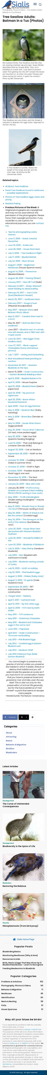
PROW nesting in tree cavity (29, 493)
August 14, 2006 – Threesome (22, 271)
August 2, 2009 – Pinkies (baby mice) (25, 576)
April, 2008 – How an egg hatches (24, 406)
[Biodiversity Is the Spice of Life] (23, 827)
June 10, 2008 (14, 443)
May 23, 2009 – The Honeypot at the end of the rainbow (25, 520)
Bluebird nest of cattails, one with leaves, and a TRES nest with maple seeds (26, 332)
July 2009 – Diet (15, 555)
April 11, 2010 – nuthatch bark (21, 599)
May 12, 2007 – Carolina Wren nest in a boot (25, 317)
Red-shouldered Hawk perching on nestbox (25, 360)
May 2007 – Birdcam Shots (21, 309)
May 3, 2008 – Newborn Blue (21, 410)
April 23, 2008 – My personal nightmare (21, 394)
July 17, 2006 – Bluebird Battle (22, 257)
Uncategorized (8, 800)
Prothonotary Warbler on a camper (23, 489)
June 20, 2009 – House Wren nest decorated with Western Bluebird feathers (24, 531)
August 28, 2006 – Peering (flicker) (24, 278)
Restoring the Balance (14, 886)
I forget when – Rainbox (19, 596)
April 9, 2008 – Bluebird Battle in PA (24, 378)
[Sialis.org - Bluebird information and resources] (15, 4)
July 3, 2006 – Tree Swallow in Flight (25, 253)
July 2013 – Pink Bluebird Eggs (22, 639)
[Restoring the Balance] (23, 867)
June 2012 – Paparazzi (18, 629)
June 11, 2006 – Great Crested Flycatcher (22, 240)
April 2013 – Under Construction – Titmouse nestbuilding (24, 634)
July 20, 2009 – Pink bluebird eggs (24, 572)
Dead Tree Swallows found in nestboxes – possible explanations (24, 191)
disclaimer (7, 1064)
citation (25, 1043)
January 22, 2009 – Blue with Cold (24, 483)
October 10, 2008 (16, 460)
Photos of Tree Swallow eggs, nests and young (24, 198)
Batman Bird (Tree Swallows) (24, 324)
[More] (32, 717)
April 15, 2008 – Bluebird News (22, 386)
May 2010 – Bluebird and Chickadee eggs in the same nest (25, 623)
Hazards (6, 923)
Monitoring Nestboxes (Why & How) (20, 955)
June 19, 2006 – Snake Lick (20, 245)
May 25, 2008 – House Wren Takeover (26, 429)
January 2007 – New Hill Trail (21, 282)
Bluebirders (7, 883)
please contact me (32, 1029)
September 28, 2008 (18, 453)
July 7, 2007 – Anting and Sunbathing (25, 354)
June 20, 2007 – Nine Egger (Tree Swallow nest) (23, 340)
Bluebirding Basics (12, 951)
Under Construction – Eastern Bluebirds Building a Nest (25, 373)
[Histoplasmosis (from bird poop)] (23, 907)
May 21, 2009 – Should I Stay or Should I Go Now (26, 507)
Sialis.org (13, 1043)
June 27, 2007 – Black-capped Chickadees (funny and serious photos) (23, 348)
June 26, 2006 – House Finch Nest (24, 249)
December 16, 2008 (17, 477)
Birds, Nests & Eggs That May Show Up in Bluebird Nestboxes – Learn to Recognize (23, 963)
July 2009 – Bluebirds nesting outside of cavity (26, 563)
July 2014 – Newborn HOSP (20, 650)
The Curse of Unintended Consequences (16, 805)
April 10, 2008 (14, 382)
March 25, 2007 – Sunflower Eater (24, 299)
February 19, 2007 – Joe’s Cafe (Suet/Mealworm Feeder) (22, 294)
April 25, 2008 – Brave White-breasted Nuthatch (22, 400)
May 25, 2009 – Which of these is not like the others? (25, 514)
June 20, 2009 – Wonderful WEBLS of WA (25, 539)
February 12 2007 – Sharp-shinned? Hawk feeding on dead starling (24, 287)
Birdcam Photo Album (18, 312)
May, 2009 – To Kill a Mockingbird (23, 497)
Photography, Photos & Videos (14, 10)
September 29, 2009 (18, 586)
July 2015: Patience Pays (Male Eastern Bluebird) (22, 655)
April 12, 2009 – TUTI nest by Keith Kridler (24, 609)
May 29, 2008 (14, 436)
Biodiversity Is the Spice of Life (19, 846)
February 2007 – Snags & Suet (22, 303)
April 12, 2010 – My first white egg (23, 603)
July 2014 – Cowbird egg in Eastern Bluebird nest (24, 644)
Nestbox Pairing (12, 203)
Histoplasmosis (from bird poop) (20, 925)
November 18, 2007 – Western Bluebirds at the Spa (22, 366)
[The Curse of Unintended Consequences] (23, 784)
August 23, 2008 (15, 449)
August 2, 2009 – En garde (20, 580)
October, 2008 (15, 470)
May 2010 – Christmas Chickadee (24, 618)
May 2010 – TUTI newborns (20, 614)
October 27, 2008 (16, 466)
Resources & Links (11, 959)
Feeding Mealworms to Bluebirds (19, 968)
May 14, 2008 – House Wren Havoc (24, 423)
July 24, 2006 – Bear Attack (21, 261)
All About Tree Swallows (16, 186)
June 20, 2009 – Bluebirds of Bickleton (26, 544)
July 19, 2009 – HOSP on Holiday (23, 568)
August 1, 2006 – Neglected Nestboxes (21, 266)
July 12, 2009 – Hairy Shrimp (21, 548)
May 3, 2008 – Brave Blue (20, 416)
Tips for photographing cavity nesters (22, 233)
